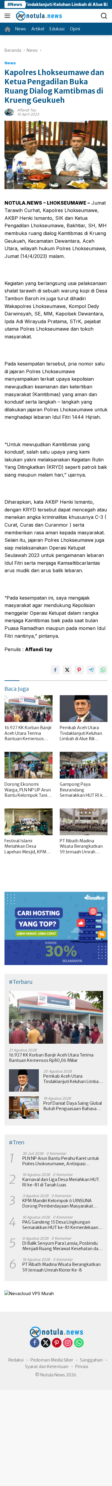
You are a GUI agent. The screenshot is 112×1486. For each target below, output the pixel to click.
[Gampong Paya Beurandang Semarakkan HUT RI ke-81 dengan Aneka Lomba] (84, 765)
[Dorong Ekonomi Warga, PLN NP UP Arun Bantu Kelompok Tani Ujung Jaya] (28, 765)
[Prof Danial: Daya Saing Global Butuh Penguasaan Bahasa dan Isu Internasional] (24, 1107)
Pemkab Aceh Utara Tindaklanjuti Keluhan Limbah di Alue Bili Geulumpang (81, 733)
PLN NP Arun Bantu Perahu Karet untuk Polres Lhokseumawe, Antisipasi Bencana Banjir (60, 1161)
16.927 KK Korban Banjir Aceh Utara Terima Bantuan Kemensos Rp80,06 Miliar (28, 733)
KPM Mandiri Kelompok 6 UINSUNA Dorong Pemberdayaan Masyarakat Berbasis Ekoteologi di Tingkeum (57, 1203)
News (10, 62)
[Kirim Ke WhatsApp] (103, 669)
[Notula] (38, 16)
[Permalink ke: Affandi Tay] (9, 111)
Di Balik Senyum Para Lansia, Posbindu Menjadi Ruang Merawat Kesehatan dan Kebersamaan (61, 1246)
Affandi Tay (26, 110)
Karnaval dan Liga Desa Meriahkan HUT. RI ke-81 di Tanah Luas (61, 1182)
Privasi (81, 1366)
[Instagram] (68, 1343)
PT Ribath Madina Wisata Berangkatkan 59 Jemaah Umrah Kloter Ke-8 (81, 846)
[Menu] (8, 16)
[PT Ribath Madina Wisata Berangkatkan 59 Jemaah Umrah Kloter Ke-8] (84, 821)
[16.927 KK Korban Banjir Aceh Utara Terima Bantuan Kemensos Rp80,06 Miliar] (28, 708)
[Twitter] (45, 1343)
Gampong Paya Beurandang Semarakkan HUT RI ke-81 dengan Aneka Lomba (84, 790)
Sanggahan (91, 1360)
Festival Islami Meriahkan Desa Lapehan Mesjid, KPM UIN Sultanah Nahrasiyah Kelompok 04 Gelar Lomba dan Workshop (25, 846)
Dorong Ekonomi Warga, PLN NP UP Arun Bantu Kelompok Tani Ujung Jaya (27, 790)
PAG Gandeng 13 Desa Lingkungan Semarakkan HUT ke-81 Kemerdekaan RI (60, 1224)
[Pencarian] (104, 16)
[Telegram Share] (91, 669)
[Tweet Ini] (67, 669)
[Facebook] (34, 1343)
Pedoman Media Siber (51, 1360)
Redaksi (16, 1360)
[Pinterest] (57, 1343)
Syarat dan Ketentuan (46, 1366)
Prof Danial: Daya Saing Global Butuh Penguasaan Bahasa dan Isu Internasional (72, 1106)
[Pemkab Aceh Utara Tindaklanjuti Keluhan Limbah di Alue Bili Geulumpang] (84, 708)
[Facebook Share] (55, 669)
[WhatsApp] (79, 1343)
